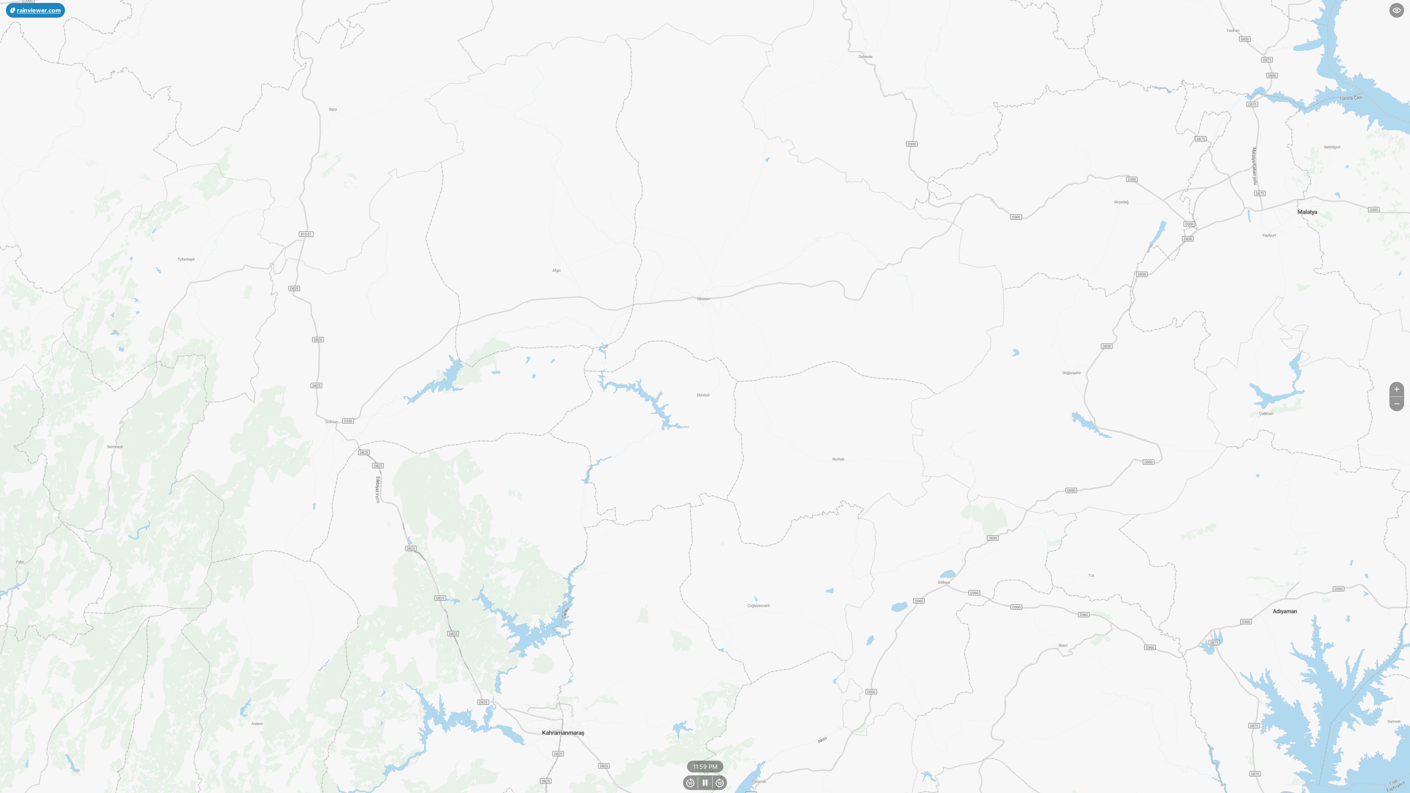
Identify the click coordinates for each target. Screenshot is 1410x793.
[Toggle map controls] (1396, 10)
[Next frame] (719, 782)
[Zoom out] (1396, 403)
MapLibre (1386, 785)
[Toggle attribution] (1402, 785)
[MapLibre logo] (18, 786)
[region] (705, 396)
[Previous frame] (690, 782)
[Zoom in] (1396, 389)
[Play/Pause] (705, 782)
